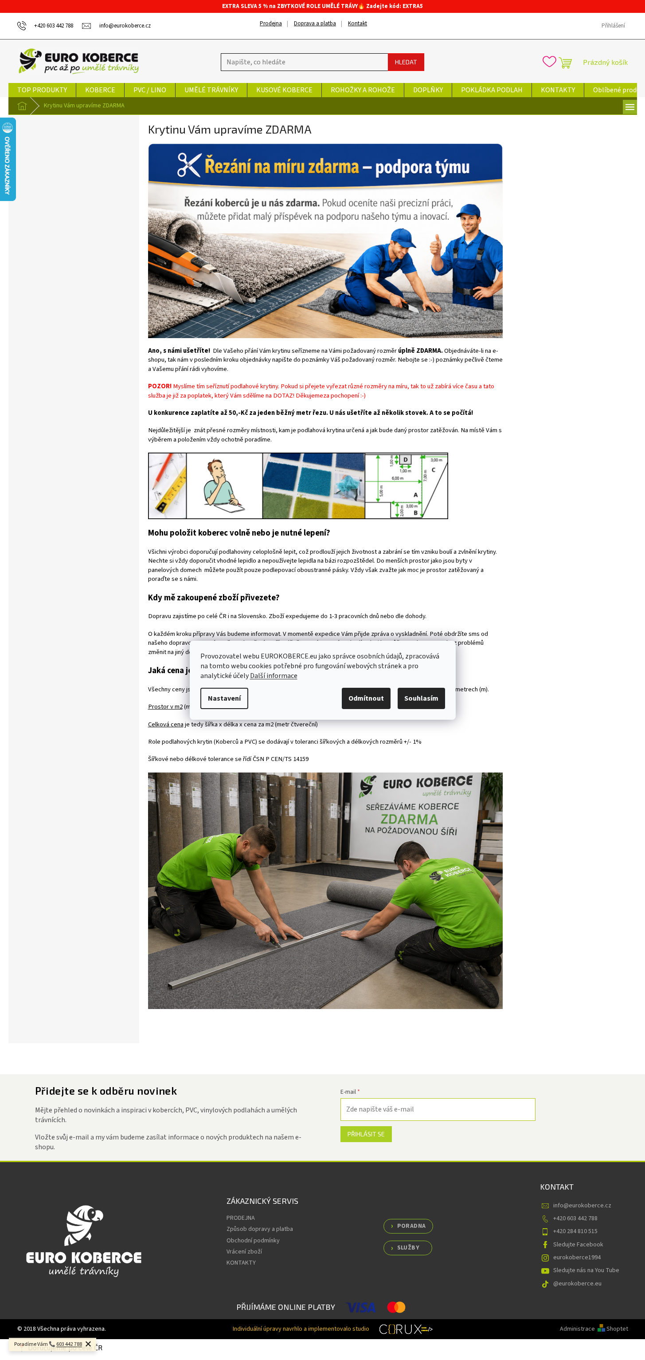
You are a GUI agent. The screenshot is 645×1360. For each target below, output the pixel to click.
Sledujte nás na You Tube (586, 1270)
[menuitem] (42, 90)
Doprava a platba (315, 24)
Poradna (411, 1226)
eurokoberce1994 (577, 1257)
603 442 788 (69, 1344)
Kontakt (357, 24)
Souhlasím (421, 698)
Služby (408, 1247)
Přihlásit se (366, 1134)
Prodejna (271, 24)
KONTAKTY (241, 1262)
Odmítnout (366, 698)
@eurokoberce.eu (577, 1283)
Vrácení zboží (244, 1251)
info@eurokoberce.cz (582, 1205)
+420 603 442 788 (575, 1218)
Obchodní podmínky (253, 1240)
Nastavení (224, 698)
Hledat (406, 62)
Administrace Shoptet (594, 1329)
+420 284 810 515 (575, 1231)
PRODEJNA (241, 1218)
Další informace (273, 676)
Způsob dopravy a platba (260, 1229)
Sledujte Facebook (578, 1244)
